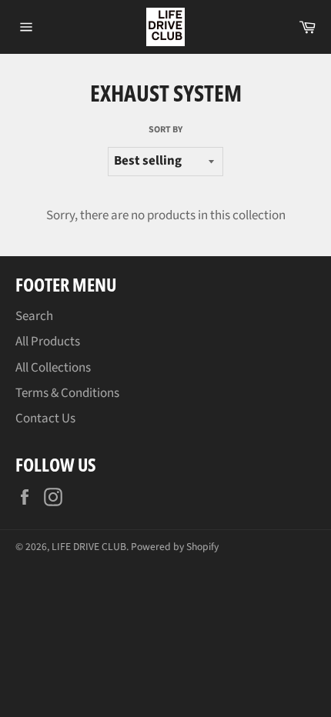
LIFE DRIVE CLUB (89, 546)
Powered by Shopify (175, 546)
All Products (47, 341)
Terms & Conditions (67, 393)
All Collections (53, 367)
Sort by (165, 130)
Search (34, 316)
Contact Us (45, 418)
